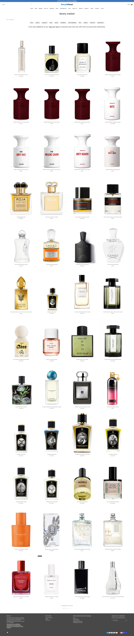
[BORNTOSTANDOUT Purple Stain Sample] (112, 53)
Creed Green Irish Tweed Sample (82, 264)
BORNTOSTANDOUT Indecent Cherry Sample (51, 169)
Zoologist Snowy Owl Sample (51, 501)
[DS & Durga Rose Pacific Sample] (112, 480)
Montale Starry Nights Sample (113, 406)
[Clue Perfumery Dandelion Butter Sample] (21, 338)
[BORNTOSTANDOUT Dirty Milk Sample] (112, 148)
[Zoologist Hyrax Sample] (51, 290)
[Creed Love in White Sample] (112, 243)
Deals (57, 8)
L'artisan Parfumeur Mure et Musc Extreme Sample (113, 311)
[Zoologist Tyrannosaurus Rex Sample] (82, 433)
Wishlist (87, 8)
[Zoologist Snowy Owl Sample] (51, 480)
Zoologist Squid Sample (51, 454)
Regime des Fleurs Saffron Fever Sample (21, 596)
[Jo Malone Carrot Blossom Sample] (21, 528)
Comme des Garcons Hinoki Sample (52, 74)
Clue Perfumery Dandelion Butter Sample (21, 359)
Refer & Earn (48, 620)
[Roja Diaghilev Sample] (21, 195)
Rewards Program (49, 617)
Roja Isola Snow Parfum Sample (52, 217)
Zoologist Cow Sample (21, 454)
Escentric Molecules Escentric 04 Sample (113, 549)
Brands (41, 8)
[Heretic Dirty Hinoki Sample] (82, 53)
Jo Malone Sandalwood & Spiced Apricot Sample (51, 406)
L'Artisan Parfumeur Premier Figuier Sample (113, 359)
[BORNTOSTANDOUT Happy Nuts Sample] (112, 100)
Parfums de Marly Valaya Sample (21, 264)
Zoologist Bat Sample (113, 454)
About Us (74, 8)
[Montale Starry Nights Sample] (112, 385)
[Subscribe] (126, 620)
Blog (102, 8)
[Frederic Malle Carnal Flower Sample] (82, 195)
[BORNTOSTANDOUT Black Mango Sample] (82, 100)
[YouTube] (7, 632)
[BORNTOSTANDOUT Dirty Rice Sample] (21, 148)
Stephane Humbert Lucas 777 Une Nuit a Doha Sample (21, 311)
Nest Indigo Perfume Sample (21, 406)
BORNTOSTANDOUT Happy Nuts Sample (112, 122)
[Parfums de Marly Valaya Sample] (21, 243)
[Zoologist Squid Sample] (51, 433)
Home (31, 8)
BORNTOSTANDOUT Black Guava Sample (51, 122)
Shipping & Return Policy (77, 621)
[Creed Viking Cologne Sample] (51, 243)
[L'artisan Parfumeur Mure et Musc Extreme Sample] (112, 290)
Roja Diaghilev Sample (21, 217)
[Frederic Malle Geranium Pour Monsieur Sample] (112, 195)
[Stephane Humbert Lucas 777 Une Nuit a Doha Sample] (21, 290)
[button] (32, 22)
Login (91, 8)
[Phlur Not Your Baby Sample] (51, 338)
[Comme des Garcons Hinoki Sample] (51, 53)
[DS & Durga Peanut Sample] (82, 480)
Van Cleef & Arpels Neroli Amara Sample (82, 311)
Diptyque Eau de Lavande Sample (51, 549)
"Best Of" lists (54, 27)
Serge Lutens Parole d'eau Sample (21, 74)
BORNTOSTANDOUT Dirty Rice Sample (21, 169)
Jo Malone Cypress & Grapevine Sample (82, 406)
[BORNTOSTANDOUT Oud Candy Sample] (21, 100)
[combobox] (17, 4)
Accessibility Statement (77, 622)
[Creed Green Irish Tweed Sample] (82, 243)
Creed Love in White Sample (112, 264)
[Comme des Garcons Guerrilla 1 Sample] (82, 575)
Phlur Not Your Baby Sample (51, 359)
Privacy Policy (75, 619)
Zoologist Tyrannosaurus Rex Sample (82, 454)
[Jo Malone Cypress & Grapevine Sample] (82, 385)
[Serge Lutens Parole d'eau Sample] (21, 53)
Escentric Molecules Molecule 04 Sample (82, 549)
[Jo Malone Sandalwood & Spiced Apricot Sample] (51, 385)
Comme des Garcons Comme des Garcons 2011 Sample (113, 596)
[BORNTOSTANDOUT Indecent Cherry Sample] (51, 148)
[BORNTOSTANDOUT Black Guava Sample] (51, 100)
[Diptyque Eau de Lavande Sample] (51, 528)
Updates (81, 8)
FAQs (69, 8)
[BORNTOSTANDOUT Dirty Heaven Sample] (82, 148)
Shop (36, 8)
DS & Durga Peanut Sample (82, 501)
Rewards (52, 8)
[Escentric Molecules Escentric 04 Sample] (112, 528)
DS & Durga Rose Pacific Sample (113, 501)
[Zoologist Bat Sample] (112, 433)
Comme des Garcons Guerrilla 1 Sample (82, 596)
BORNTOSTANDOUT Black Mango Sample (82, 122)
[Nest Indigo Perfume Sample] (21, 385)
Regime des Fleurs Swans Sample (51, 596)
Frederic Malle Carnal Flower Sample (82, 217)
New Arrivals (63, 8)
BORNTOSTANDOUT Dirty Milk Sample (113, 169)
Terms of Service (76, 620)
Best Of (46, 8)
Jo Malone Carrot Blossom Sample (21, 549)
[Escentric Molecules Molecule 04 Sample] (82, 528)
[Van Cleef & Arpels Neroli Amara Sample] (82, 290)
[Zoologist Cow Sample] (21, 433)
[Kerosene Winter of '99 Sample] (82, 338)
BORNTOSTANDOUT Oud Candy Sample (21, 122)
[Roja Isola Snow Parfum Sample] (51, 195)
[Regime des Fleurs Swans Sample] (51, 575)
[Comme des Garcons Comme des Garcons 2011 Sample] (112, 575)
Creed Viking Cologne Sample (52, 264)
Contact (97, 8)
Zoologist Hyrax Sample (51, 311)
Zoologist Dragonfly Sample (21, 501)
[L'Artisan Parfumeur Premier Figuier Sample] (112, 338)
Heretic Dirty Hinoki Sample (82, 74)
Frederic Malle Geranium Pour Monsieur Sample (113, 217)
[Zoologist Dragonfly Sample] (21, 480)
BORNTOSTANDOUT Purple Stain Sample (113, 74)
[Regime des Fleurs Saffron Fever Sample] (21, 575)
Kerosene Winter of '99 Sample (82, 359)
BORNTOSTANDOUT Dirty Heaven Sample (82, 169)
